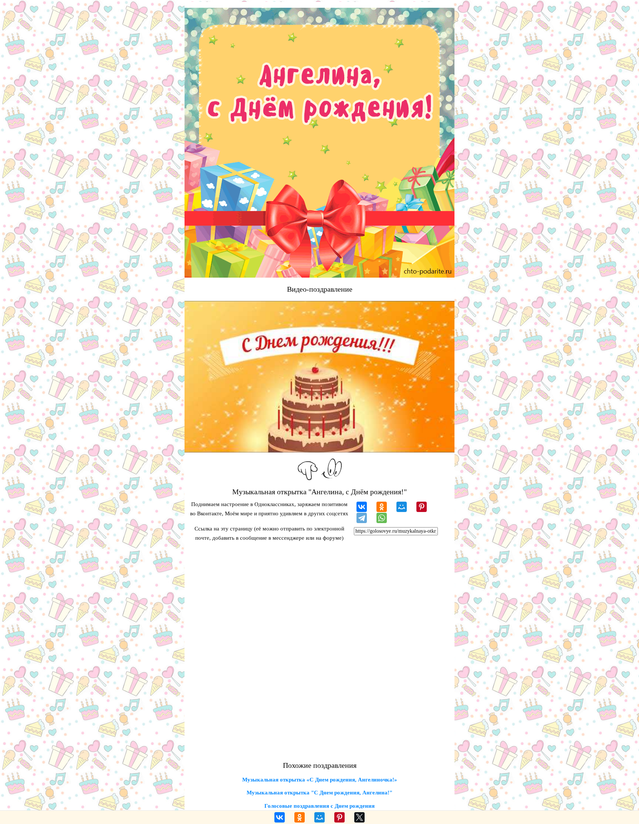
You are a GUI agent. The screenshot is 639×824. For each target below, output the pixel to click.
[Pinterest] (421, 507)
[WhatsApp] (381, 518)
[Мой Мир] (401, 507)
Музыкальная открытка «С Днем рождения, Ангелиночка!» (319, 780)
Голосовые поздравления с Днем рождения (319, 806)
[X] (359, 817)
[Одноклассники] (381, 507)
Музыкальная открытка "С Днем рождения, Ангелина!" (319, 793)
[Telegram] (361, 518)
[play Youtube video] (319, 376)
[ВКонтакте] (361, 507)
